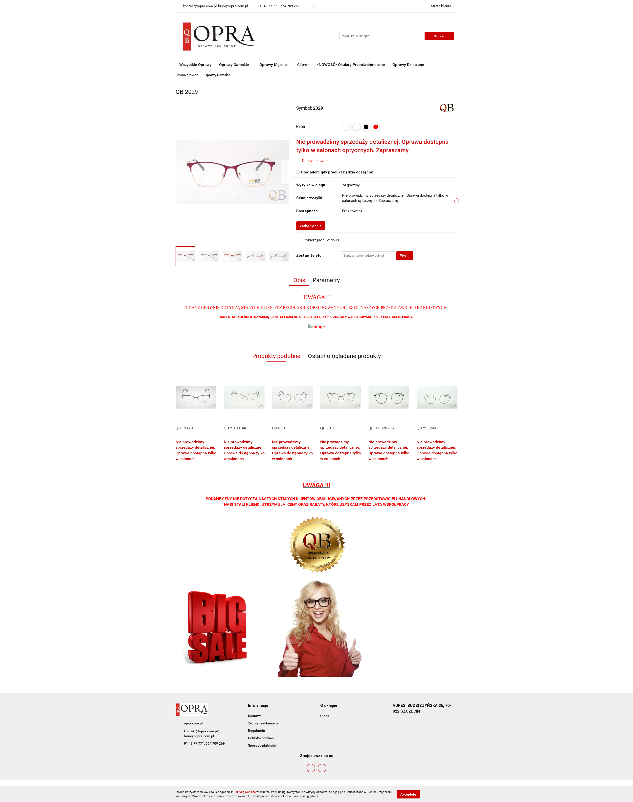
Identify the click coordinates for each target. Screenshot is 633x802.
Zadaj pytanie (310, 226)
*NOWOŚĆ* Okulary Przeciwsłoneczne (351, 64)
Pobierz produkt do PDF (323, 240)
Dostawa (255, 716)
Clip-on (303, 64)
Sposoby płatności (262, 745)
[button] (258, 705)
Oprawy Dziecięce (408, 64)
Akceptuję (408, 794)
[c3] (356, 127)
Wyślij (404, 255)
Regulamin (256, 731)
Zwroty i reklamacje (263, 723)
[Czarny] (366, 127)
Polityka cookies (261, 738)
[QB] (447, 108)
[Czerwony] (376, 127)
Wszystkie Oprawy (195, 64)
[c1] (347, 127)
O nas (324, 716)
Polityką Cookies (244, 792)
